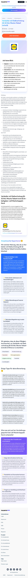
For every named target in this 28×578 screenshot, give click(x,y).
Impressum (3, 519)
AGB (2, 525)
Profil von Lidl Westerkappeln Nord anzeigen (12, 233)
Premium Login (4, 564)
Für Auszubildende (5, 543)
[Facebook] (8, 569)
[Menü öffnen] (26, 2)
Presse (2, 528)
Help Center (4, 561)
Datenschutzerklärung (20, 575)
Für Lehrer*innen (5, 549)
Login (2, 516)
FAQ (2, 522)
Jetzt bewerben (14, 10)
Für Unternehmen (5, 546)
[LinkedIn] (20, 569)
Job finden (21, 1)
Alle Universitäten (5, 555)
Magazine (3, 531)
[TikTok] (14, 569)
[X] (17, 569)
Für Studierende (5, 537)
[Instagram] (11, 569)
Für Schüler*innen (5, 540)
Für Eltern (3, 552)
